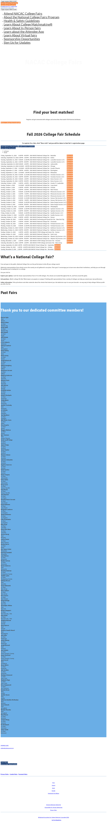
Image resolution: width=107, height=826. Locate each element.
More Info (70, 155)
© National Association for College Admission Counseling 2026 (53, 817)
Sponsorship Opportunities (22, 39)
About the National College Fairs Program (31, 17)
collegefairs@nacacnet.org (7, 748)
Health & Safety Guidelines (22, 21)
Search (53, 785)
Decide (53, 790)
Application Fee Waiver (53, 793)
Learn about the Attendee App (24, 31)
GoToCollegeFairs (56, 820)
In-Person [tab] (6, 151)
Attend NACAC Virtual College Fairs (53, 807)
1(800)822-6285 (5, 745)
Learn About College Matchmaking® (28, 24)
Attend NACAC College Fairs (7, 8)
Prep (53, 782)
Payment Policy (22, 774)
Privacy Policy (53, 810)
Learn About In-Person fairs (22, 28)
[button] (9, 3)
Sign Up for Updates (17, 42)
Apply (53, 788)
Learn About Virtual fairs (20, 35)
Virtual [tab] (5, 152)
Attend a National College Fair (53, 804)
